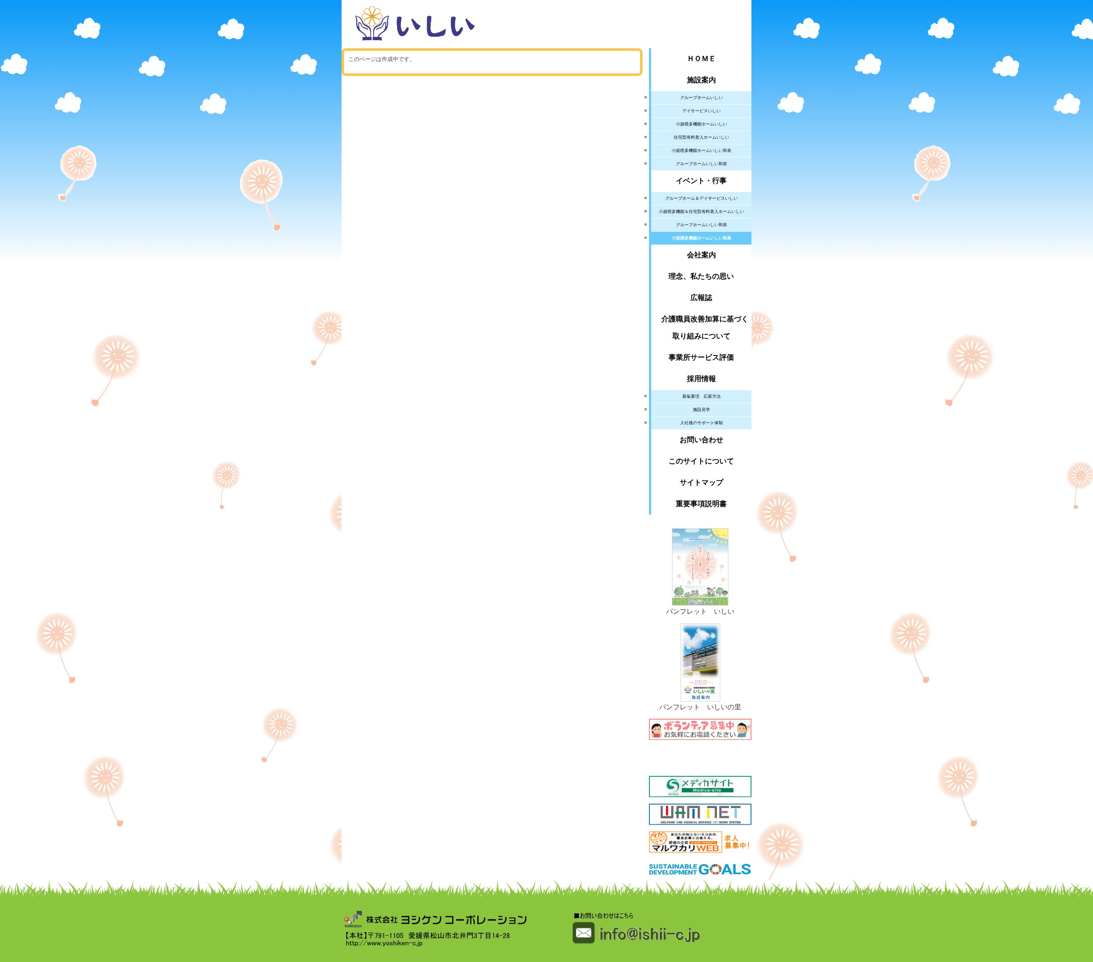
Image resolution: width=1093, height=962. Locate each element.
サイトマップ (701, 482)
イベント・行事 (701, 181)
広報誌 (701, 298)
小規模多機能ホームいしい (701, 124)
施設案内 (701, 80)
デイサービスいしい (701, 110)
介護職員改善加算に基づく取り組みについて (701, 327)
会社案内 (701, 255)
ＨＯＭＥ (701, 59)
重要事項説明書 (701, 504)
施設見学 (701, 409)
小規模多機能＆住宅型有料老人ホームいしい (701, 211)
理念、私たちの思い (701, 276)
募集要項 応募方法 (701, 396)
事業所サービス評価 (701, 357)
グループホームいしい (701, 97)
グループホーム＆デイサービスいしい (701, 198)
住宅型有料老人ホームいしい (701, 137)
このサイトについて (701, 461)
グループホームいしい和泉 (701, 163)
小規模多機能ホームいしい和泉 (701, 150)
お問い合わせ (701, 440)
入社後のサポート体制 (701, 422)
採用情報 (701, 379)
